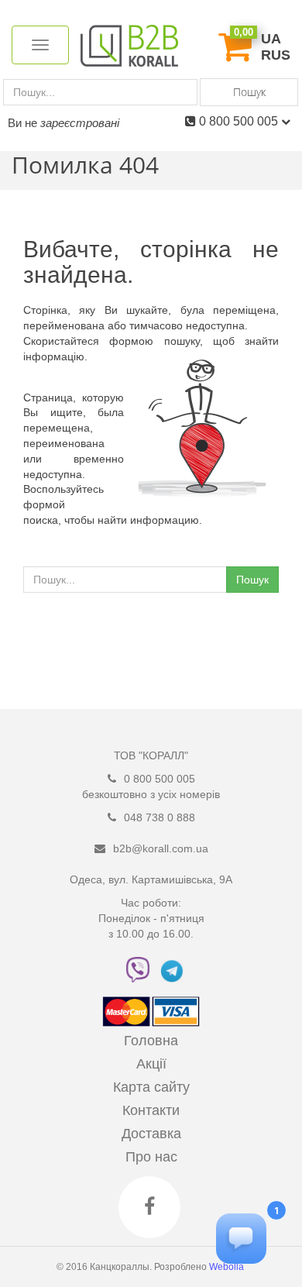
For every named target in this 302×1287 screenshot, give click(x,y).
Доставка (151, 1133)
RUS (275, 55)
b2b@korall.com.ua (160, 848)
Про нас (151, 1157)
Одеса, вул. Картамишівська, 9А (151, 879)
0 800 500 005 (240, 121)
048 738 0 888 (159, 817)
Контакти (151, 1110)
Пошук (249, 91)
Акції (151, 1064)
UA (271, 38)
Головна (151, 1040)
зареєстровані (79, 122)
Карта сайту (151, 1087)
